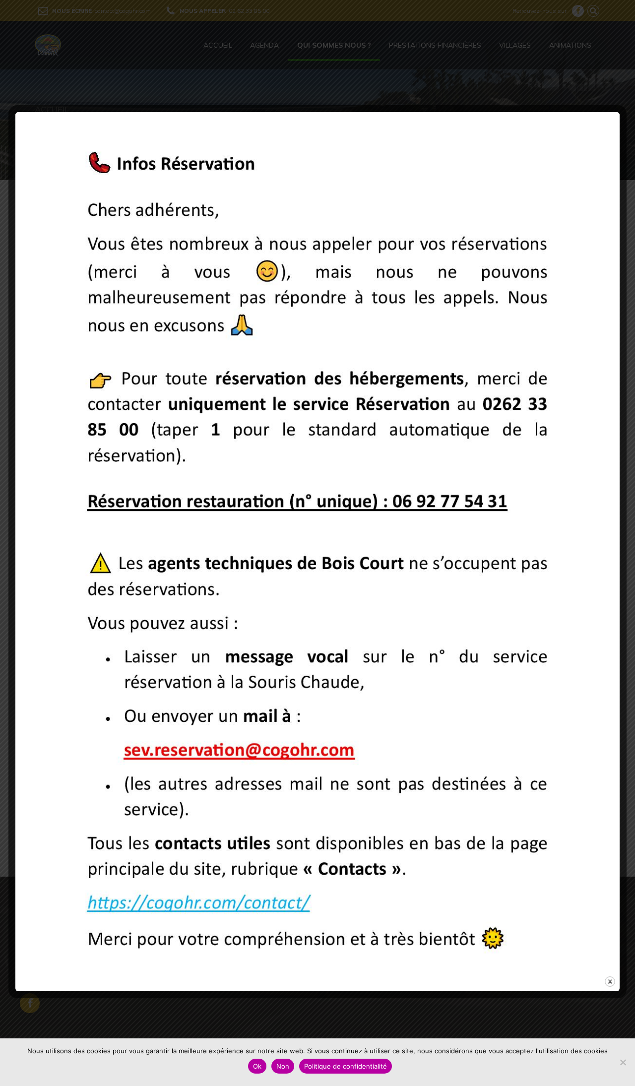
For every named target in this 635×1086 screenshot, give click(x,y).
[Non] (623, 1062)
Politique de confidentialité (345, 1066)
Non (282, 1066)
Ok (257, 1066)
